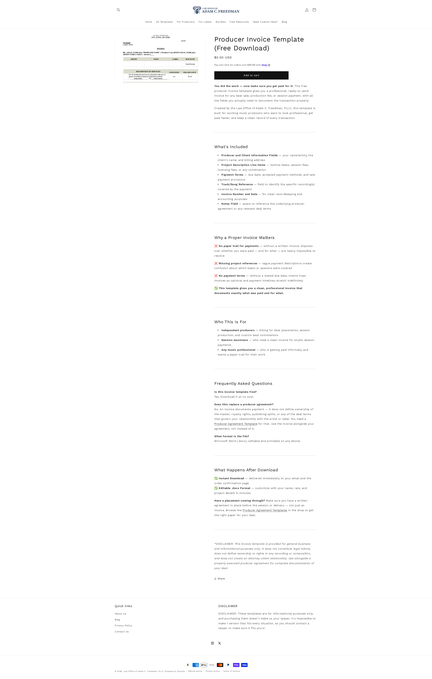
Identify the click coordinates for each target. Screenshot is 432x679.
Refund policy (195, 671)
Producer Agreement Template (235, 423)
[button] (118, 10)
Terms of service (231, 671)
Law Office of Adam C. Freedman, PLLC (144, 671)
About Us (120, 613)
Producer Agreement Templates (265, 510)
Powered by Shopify (175, 671)
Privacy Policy (123, 625)
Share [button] (221, 578)
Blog (117, 619)
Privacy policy (213, 671)
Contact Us (122, 631)
